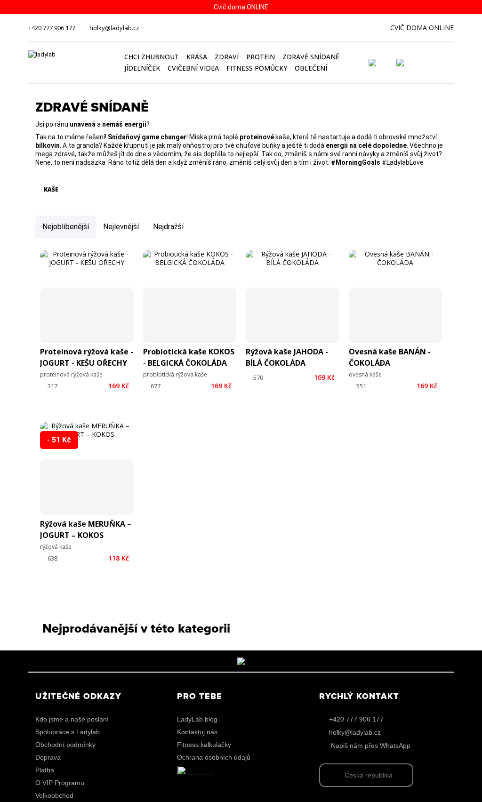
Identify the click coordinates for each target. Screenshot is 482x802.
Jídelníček (142, 68)
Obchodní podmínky (65, 744)
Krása (196, 56)
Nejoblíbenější (65, 226)
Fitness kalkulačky (204, 744)
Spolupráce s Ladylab (67, 732)
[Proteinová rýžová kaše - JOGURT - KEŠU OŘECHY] (87, 297)
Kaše (50, 189)
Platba (44, 770)
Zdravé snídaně (310, 56)
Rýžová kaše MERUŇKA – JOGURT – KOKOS (85, 529)
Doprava (48, 757)
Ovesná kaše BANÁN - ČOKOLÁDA (390, 357)
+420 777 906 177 (51, 28)
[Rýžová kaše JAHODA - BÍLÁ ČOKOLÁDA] (292, 297)
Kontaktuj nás (197, 732)
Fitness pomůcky (256, 68)
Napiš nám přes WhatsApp (370, 745)
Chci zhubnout (151, 56)
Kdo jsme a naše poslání (72, 719)
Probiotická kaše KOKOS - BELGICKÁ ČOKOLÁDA (188, 357)
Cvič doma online (422, 27)
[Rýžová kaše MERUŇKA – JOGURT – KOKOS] (87, 468)
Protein (260, 56)
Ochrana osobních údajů (213, 757)
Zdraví (227, 56)
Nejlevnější (121, 226)
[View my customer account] (384, 62)
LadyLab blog (197, 719)
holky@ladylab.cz (114, 28)
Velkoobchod (54, 795)
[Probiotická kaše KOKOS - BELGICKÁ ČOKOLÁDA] (190, 297)
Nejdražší (168, 226)
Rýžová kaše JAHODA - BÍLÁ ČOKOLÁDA (287, 357)
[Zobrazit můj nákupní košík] (427, 61)
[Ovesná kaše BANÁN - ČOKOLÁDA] (395, 297)
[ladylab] (70, 62)
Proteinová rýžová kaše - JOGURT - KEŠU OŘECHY (86, 357)
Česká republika (369, 775)
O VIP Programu (59, 782)
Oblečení (311, 68)
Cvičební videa (193, 68)
